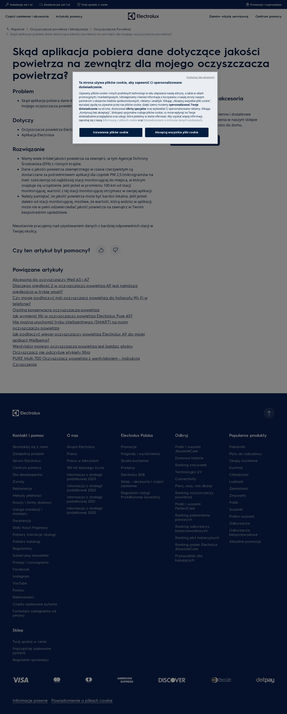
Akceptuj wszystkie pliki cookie (176, 132)
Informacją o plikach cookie (120, 120)
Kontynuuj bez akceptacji (201, 77)
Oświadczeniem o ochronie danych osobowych (173, 120)
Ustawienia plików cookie (110, 132)
